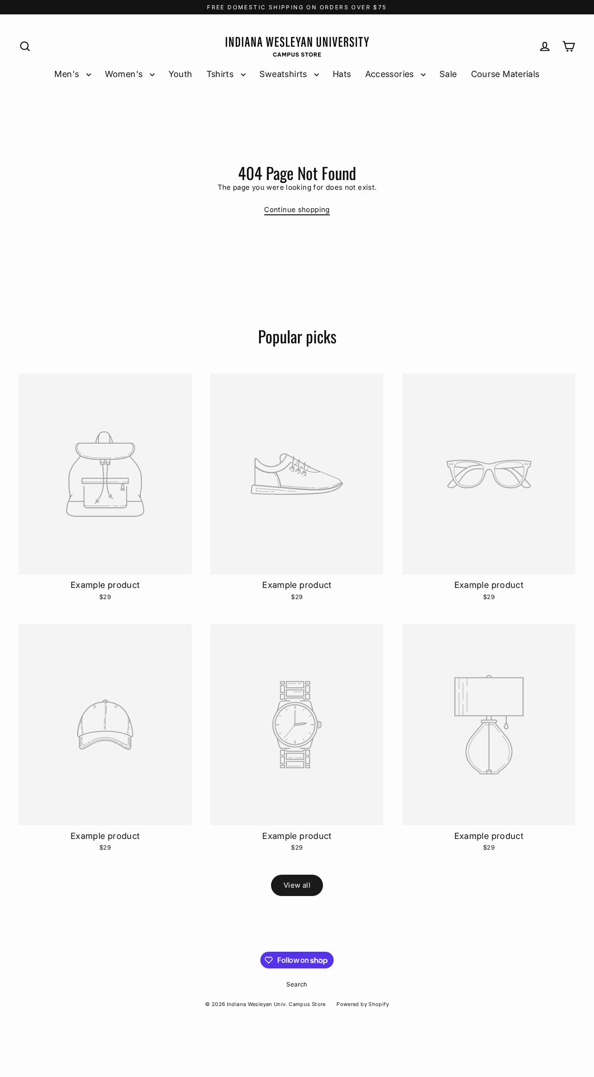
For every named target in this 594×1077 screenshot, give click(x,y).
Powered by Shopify (362, 1004)
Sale (448, 74)
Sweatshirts (284, 74)
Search (296, 984)
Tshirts (221, 74)
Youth (180, 74)
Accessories (391, 74)
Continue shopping (296, 209)
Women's (125, 74)
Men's (67, 74)
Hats (342, 74)
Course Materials (505, 74)
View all (297, 885)
